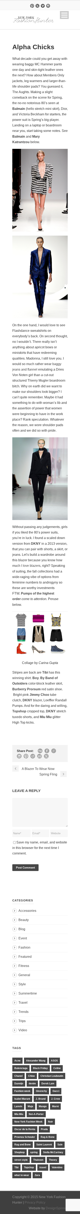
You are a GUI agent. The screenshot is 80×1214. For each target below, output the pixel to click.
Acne (17, 1060)
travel (42, 1167)
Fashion (24, 947)
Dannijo (18, 1083)
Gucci (56, 1091)
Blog (21, 929)
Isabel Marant (22, 1098)
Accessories (27, 910)
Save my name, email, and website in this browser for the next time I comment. (39, 848)
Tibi (16, 1167)
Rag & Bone (48, 1137)
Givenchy (41, 1091)
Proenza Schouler (24, 1137)
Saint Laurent (44, 1144)
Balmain (18, 108)
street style (21, 1159)
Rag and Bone (22, 1144)
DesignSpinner (57, 1208)
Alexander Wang (35, 1060)
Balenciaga (20, 1068)
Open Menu (64, 15)
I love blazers (30, 565)
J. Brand (41, 1098)
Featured (25, 956)
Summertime (27, 993)
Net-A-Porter (36, 1114)
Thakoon (38, 1159)
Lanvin (18, 1106)
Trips (22, 1021)
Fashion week (22, 1091)
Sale (60, 1144)
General (24, 975)
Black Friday (40, 1068)
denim (32, 1083)
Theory (53, 1159)
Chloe (31, 1076)
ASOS (54, 1060)
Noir (50, 1121)
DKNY (36, 543)
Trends (23, 1012)
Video (22, 1030)
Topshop (29, 1167)
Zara (37, 1175)
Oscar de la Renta (24, 1129)
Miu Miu (18, 1114)
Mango (43, 1106)
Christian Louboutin (51, 1076)
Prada (44, 1129)
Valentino (57, 1167)
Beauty (23, 920)
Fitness (23, 966)
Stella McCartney (53, 1152)
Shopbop (19, 1152)
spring (34, 1152)
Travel (22, 1002)
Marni (55, 1106)
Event (22, 938)
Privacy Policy (35, 1202)
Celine (57, 1068)
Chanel (18, 1076)
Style (22, 984)
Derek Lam (47, 1083)
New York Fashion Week (28, 1121)
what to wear (21, 1175)
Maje (30, 1106)
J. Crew (55, 1098)
